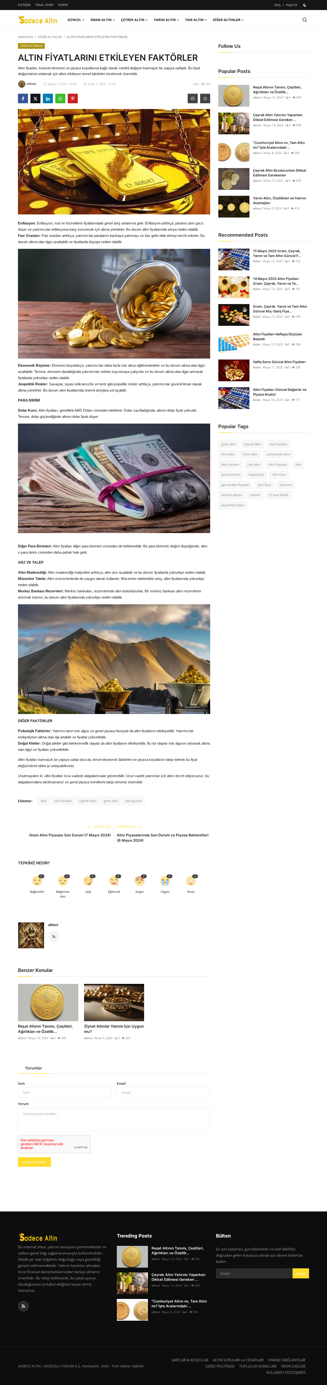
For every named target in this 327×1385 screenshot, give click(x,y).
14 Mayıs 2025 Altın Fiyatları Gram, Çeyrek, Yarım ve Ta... (276, 281)
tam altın (254, 464)
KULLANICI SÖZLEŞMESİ (285, 1372)
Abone (301, 1273)
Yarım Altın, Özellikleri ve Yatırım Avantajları (279, 200)
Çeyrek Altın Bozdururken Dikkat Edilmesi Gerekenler (279, 172)
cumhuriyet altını (278, 454)
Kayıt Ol (291, 5)
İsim (21, 1083)
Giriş (277, 5)
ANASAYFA (25, 37)
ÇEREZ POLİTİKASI (220, 1366)
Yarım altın (250, 454)
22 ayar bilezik (278, 495)
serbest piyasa (231, 495)
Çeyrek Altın (87, 801)
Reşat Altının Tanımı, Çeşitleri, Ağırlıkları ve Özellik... (45, 1029)
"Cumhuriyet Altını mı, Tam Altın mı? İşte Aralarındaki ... (279, 145)
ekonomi (285, 485)
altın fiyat (264, 485)
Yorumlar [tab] (33, 1068)
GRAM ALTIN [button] (101, 19)
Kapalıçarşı (256, 475)
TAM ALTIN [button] (194, 19)
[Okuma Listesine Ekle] (205, 98)
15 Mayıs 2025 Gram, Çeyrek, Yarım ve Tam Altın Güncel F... (277, 253)
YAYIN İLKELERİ (293, 1366)
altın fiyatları (63, 801)
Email (121, 1083)
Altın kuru (279, 475)
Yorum (23, 1103)
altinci (53, 924)
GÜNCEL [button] (74, 19)
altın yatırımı (230, 464)
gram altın (111, 801)
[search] (304, 19)
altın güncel (133, 801)
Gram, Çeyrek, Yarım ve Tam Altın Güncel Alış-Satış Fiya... (280, 308)
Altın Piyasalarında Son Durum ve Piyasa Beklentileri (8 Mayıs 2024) (163, 838)
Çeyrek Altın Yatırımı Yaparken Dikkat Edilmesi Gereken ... (278, 117)
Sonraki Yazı (126, 827)
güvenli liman (230, 475)
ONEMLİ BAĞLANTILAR (286, 1360)
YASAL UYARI (44, 5)
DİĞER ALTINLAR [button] (226, 19)
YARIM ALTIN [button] (165, 19)
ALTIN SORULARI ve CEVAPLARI (238, 1360)
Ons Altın (227, 454)
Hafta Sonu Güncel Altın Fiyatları (279, 362)
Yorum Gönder (34, 1162)
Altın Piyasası (278, 464)
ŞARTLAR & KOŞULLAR (190, 1360)
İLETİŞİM (24, 5)
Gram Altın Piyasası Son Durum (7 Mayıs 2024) (70, 835)
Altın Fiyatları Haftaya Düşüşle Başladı (277, 336)
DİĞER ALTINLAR (50, 37)
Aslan (257, 261)
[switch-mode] (305, 5)
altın (43, 801)
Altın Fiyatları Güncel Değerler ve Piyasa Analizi (279, 391)
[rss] (23, 1306)
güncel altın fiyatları (235, 485)
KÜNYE (63, 5)
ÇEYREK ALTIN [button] (132, 19)
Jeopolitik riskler (232, 505)
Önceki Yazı (102, 827)
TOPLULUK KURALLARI (257, 1366)
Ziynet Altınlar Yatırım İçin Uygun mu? (114, 1029)
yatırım (255, 495)
